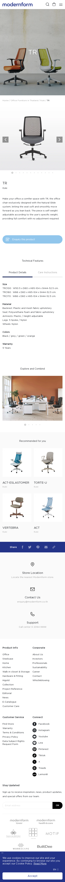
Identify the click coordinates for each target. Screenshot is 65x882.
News (5, 697)
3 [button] (19, 173)
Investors (37, 659)
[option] (32, 52)
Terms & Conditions (13, 732)
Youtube (43, 736)
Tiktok (41, 755)
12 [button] (53, 173)
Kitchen (6, 667)
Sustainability (39, 667)
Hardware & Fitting (12, 676)
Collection (8, 684)
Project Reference (12, 689)
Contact (37, 676)
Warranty (7, 728)
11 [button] (49, 173)
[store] (54, 4)
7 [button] (34, 173)
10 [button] (45, 173)
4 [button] (23, 173)
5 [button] (27, 173)
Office (5, 654)
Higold (6, 680)
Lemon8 (43, 774)
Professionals (39, 663)
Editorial (7, 693)
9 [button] (41, 173)
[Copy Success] (53, 547)
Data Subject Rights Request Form (13, 742)
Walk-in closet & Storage (16, 671)
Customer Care (10, 706)
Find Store (8, 724)
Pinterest (43, 749)
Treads (42, 768)
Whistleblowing (40, 680)
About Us (37, 654)
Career (36, 671)
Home (5, 663)
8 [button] (38, 173)
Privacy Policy (10, 737)
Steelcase (7, 659)
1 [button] (12, 173)
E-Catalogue (9, 702)
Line (40, 743)
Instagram (44, 730)
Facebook (44, 724)
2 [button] (16, 173)
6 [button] (31, 173)
